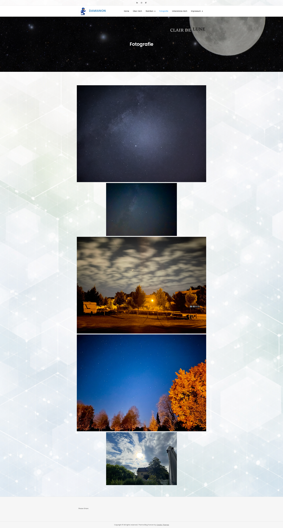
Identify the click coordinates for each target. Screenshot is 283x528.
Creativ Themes (163, 525)
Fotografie (163, 11)
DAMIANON (97, 11)
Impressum (196, 11)
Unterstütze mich (179, 11)
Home (126, 11)
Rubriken (149, 11)
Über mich (137, 11)
